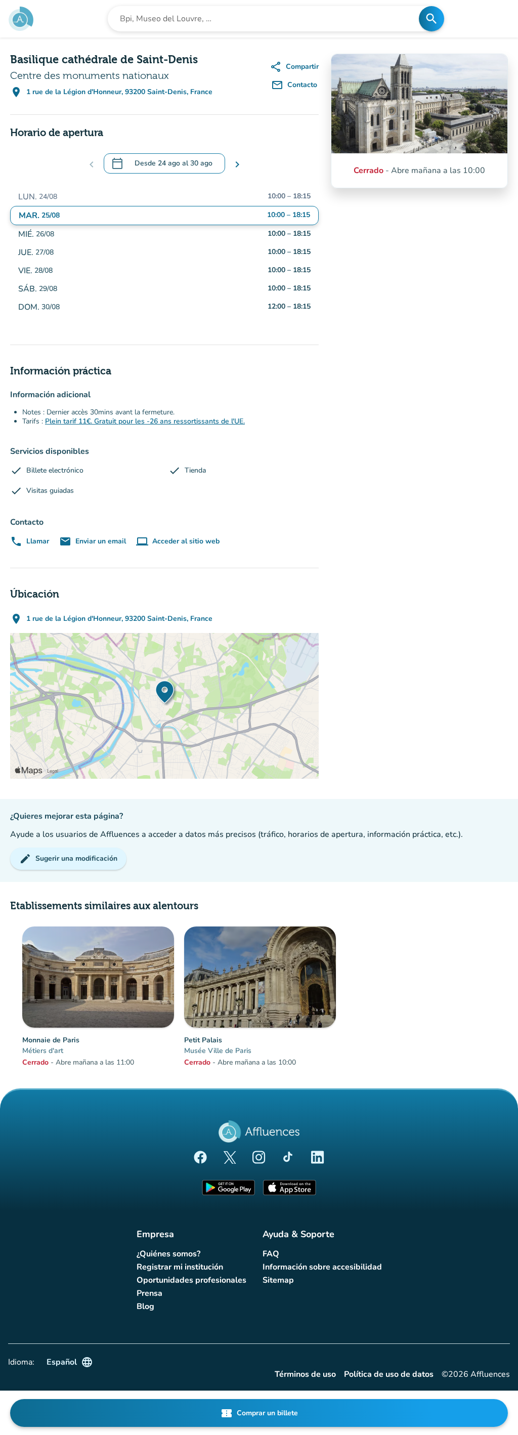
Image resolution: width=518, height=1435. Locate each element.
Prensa (149, 1293)
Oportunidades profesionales (191, 1280)
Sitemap (278, 1280)
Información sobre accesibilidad (322, 1267)
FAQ (271, 1253)
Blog (145, 1306)
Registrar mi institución (180, 1267)
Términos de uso (305, 1374)
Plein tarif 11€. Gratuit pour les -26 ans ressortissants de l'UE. (145, 421)
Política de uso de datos (389, 1374)
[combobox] (266, 19)
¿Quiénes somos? (168, 1253)
